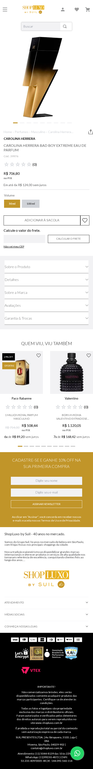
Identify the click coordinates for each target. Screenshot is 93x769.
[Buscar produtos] (65, 26)
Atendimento (14, 602)
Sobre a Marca (16, 292)
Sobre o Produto (17, 266)
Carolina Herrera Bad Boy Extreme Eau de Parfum (60, 132)
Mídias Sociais (14, 614)
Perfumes (21, 132)
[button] (12, 204)
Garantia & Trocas (18, 318)
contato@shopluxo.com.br (47, 748)
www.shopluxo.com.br (49, 723)
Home (8, 132)
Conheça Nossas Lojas (21, 626)
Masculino (38, 132)
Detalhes (12, 279)
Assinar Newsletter (46, 504)
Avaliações (13, 305)
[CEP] (24, 236)
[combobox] (46, 26)
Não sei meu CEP (14, 246)
